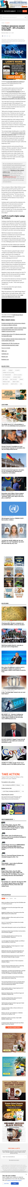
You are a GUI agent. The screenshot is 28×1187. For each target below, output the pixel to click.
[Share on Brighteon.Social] (3, 36)
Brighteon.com (10, 316)
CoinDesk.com (5, 353)
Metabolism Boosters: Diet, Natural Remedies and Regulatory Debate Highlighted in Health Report (13, 951)
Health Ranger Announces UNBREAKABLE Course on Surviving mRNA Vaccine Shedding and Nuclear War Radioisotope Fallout (13, 847)
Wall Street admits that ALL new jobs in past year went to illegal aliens (12, 646)
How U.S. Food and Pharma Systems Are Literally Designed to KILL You (13, 856)
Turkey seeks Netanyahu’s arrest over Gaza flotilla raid (14, 927)
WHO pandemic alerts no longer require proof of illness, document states (12, 988)
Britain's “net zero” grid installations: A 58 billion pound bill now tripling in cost (12, 1013)
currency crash (20, 40)
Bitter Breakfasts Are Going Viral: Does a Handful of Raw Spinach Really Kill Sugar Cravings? (13, 956)
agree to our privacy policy (14, 1180)
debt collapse (6, 41)
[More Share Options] (10, 36)
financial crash (14, 41)
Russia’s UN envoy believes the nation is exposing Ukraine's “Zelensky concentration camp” (13, 966)
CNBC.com (4, 351)
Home (3, 22)
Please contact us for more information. (10, 799)
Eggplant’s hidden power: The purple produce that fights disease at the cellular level (13, 913)
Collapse (7, 22)
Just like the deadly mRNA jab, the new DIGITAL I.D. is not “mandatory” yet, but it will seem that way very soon (13, 542)
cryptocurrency (15, 40)
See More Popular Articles (14, 1027)
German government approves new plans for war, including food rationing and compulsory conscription (13, 471)
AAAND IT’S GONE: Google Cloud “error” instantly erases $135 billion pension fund (13, 763)
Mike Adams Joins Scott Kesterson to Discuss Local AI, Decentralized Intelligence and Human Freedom (14, 837)
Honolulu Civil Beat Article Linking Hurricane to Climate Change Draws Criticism (12, 998)
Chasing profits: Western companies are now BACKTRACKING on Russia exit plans (13, 624)
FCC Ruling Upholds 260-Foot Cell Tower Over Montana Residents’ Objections (12, 936)
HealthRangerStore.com (9, 176)
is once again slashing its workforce (15, 81)
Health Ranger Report (7, 819)
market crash (20, 41)
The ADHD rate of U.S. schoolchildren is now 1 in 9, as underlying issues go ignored (13, 425)
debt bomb (5, 379)
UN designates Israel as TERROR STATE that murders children (12, 519)
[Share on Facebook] (5, 36)
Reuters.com (5, 356)
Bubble (5, 39)
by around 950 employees (13, 91)
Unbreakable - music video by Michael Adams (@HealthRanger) (12, 864)
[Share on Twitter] (7, 36)
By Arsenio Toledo (5, 32)
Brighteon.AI (6, 175)
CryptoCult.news (8, 288)
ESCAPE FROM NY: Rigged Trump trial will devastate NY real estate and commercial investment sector (13, 741)
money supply (6, 42)
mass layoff (5, 384)
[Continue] (25, 1156)
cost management (7, 374)
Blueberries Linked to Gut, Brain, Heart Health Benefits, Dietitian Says (12, 1018)
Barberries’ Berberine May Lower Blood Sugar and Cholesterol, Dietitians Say (13, 993)
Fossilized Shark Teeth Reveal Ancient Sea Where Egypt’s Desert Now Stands (13, 1023)
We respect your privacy (14, 1160)
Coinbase (8, 39)
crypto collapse (9, 40)
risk (9, 42)
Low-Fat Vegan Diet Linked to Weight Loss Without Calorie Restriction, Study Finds (13, 941)
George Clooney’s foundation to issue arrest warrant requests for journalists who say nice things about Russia (13, 448)
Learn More (6, 1183)
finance (10, 41)
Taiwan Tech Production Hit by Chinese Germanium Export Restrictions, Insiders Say (13, 977)
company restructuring (18, 39)
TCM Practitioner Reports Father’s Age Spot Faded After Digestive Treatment (13, 1003)
